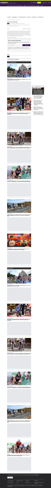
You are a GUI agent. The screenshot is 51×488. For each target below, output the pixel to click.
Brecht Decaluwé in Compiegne (14, 23)
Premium (24, 5)
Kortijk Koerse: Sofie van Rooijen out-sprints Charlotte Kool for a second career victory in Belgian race (38, 108)
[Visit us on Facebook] (30, 2)
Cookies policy (36, 480)
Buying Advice (33, 5)
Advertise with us (28, 482)
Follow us (25, 28)
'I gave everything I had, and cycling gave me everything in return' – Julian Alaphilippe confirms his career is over (38, 97)
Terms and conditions (10, 480)
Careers (17, 482)
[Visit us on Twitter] (32, 2)
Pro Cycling (8, 19)
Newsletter (29, 28)
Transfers (28, 17)
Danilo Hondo (17, 19)
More (42, 5)
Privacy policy (27, 480)
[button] (49, 2)
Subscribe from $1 (40, 17)
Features (38, 5)
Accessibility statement (10, 482)
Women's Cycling (19, 5)
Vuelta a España (14, 17)
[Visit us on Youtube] (34, 2)
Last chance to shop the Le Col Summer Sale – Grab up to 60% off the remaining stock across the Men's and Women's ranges (38, 113)
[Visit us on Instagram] (33, 2)
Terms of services (17, 47)
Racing (14, 5)
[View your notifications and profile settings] (46, 2)
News (11, 5)
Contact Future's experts (19, 480)
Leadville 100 (34, 17)
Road (8, 56)
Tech (28, 5)
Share (9, 28)
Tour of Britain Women (22, 17)
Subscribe (39, 2)
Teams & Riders (13, 19)
